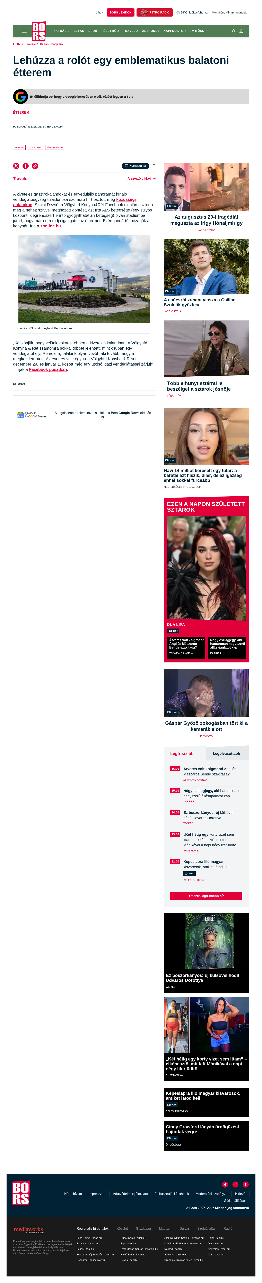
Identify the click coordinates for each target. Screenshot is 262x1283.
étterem (21, 112)
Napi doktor (175, 30)
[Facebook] (26, 166)
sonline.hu (50, 226)
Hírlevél (240, 1194)
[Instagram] (235, 1184)
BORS (18, 44)
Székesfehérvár (195, 12)
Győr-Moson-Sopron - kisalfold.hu (139, 1249)
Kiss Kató (206, 736)
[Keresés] (233, 31)
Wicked (188, 823)
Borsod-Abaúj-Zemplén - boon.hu (95, 1254)
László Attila (173, 311)
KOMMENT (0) (138, 165)
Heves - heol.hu (129, 1260)
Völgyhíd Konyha (55, 147)
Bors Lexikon (120, 12)
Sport (93, 30)
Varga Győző (206, 230)
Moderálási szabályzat (212, 1194)
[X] (16, 166)
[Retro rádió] (144, 12)
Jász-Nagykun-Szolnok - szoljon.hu (184, 1238)
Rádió (228, 1228)
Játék (99, 12)
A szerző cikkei (139, 178)
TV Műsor (198, 30)
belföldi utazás (194, 880)
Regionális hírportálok (92, 1228)
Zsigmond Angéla (181, 653)
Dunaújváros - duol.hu (133, 1238)
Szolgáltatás (206, 1228)
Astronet (150, 30)
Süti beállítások (235, 1200)
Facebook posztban (48, 369)
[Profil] (241, 31)
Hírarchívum (73, 1194)
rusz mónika (191, 850)
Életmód (111, 30)
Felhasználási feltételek (172, 1194)
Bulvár (184, 1228)
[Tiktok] (225, 1184)
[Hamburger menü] (22, 31)
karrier (215, 653)
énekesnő (173, 630)
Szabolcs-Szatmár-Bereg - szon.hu (183, 1260)
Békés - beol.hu (85, 1249)
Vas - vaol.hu (215, 1243)
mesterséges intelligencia (182, 486)
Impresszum (97, 1194)
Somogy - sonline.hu (175, 1254)
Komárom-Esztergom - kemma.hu (183, 1243)
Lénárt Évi (174, 396)
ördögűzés (174, 1144)
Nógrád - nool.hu (173, 1249)
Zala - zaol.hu (216, 1254)
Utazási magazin (50, 44)
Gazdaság (143, 1228)
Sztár (79, 30)
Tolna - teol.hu (216, 1238)
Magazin (165, 1228)
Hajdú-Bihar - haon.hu (133, 1254)
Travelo (130, 30)
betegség (19, 147)
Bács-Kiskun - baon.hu (89, 1238)
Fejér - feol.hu (128, 1243)
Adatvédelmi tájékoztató (130, 1194)
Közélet (122, 1228)
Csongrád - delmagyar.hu (91, 1260)
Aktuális (61, 30)
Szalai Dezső (35, 147)
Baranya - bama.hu (87, 1243)
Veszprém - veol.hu (219, 1249)
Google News (129, 413)
